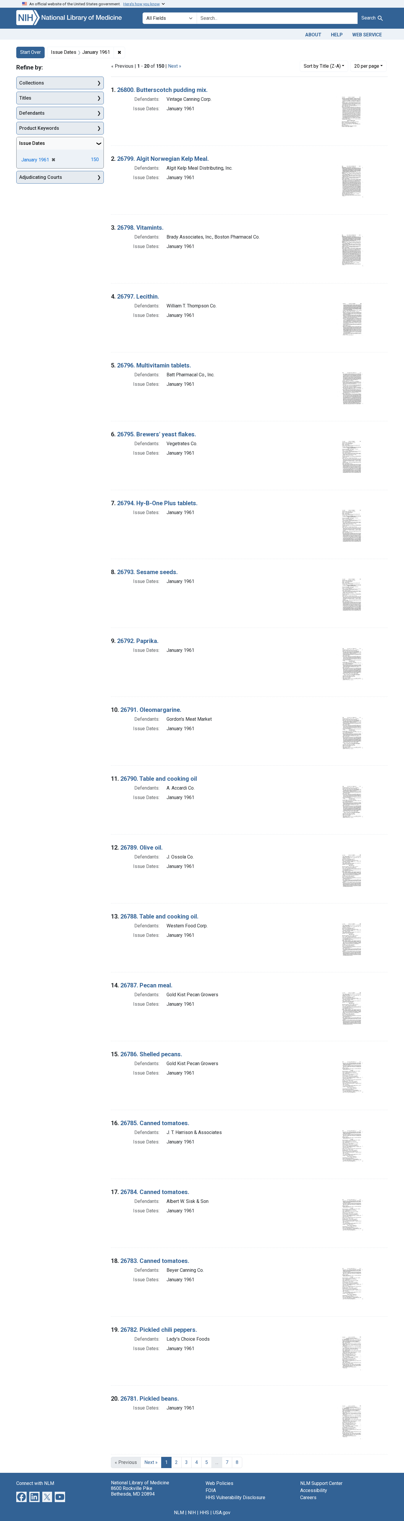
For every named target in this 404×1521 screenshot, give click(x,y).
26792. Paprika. (138, 640)
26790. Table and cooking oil (158, 778)
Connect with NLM (35, 1483)
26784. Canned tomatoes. (154, 1192)
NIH (192, 1512)
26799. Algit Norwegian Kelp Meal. (163, 158)
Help (337, 35)
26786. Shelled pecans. (151, 1054)
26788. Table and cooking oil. (159, 916)
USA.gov (221, 1512)
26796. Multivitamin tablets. (154, 365)
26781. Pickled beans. (149, 1398)
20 (366, 66)
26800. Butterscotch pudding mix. (162, 89)
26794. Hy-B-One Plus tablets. (157, 503)
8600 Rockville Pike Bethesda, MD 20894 (133, 1491)
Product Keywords (39, 128)
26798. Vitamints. (140, 227)
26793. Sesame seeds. (147, 572)
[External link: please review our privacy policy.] (21, 1496)
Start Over (30, 52)
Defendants (32, 113)
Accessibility (313, 1490)
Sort (322, 66)
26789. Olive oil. (141, 847)
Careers (308, 1497)
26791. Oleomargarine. (150, 709)
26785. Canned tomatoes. (154, 1123)
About (313, 35)
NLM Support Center (321, 1483)
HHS (204, 1512)
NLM (179, 1512)
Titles (25, 98)
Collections (31, 83)
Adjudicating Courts (40, 177)
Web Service (367, 35)
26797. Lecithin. (138, 296)
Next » (174, 66)
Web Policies (219, 1483)
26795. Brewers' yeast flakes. (156, 434)
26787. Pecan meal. (146, 985)
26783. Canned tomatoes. (154, 1260)
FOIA (211, 1490)
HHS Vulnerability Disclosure (235, 1497)
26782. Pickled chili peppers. (158, 1329)
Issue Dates (32, 143)
